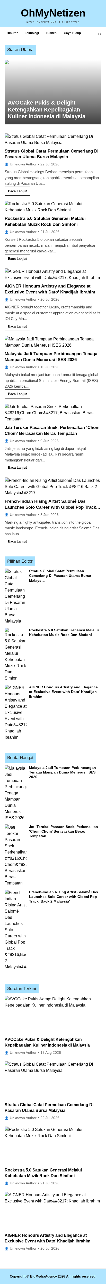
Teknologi (32, 33)
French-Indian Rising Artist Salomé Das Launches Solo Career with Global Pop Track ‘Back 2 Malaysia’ (50, 507)
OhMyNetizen (53, 13)
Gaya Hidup (72, 33)
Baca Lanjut (17, 191)
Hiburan (12, 33)
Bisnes (51, 33)
